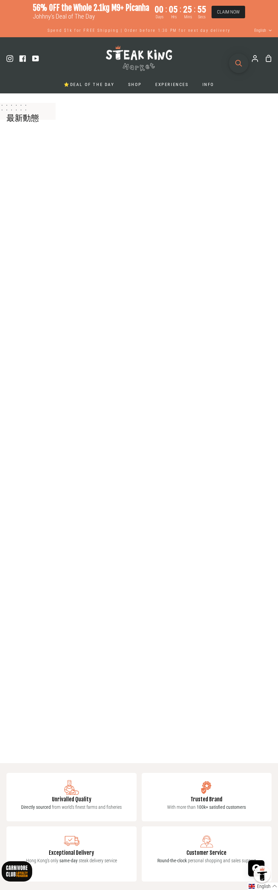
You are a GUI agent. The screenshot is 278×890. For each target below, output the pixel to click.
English (260, 30)
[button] (263, 886)
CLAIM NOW (228, 12)
